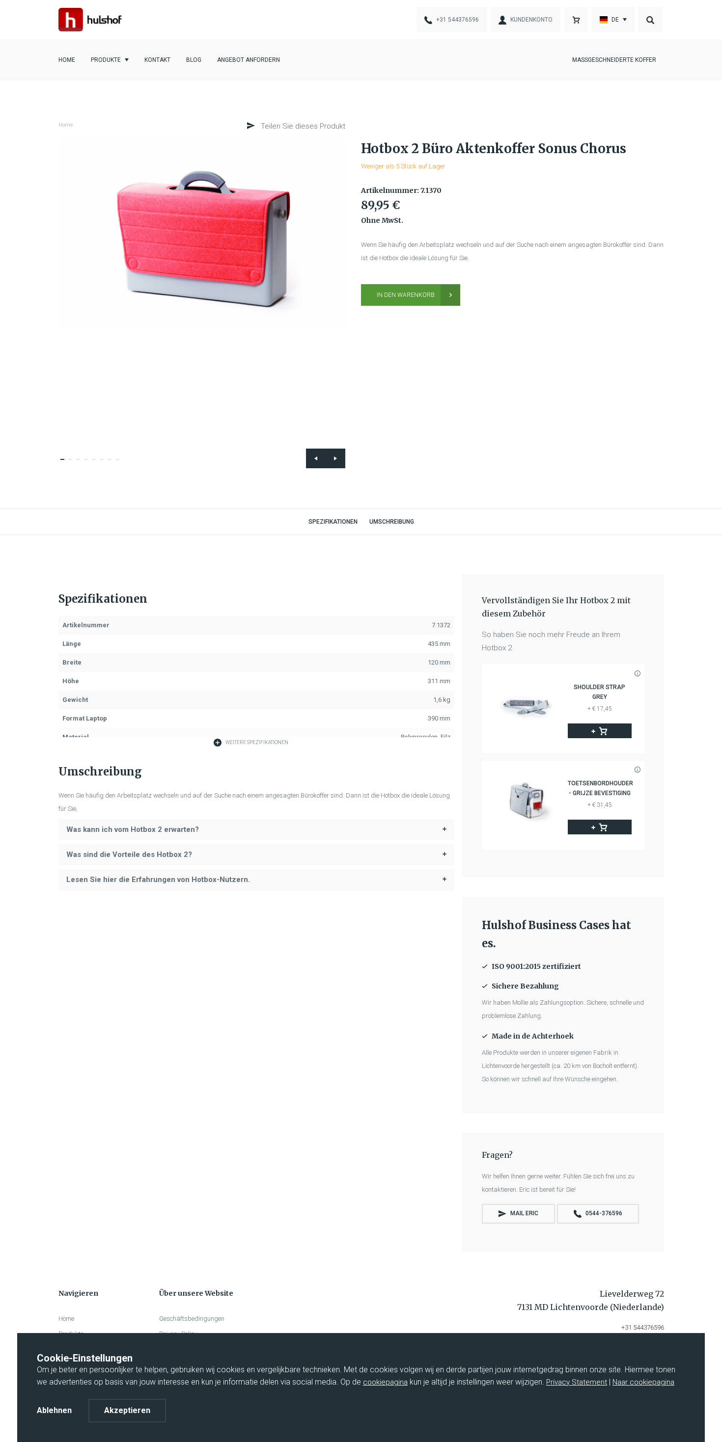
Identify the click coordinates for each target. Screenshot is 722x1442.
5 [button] (97, 464)
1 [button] (65, 464)
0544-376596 (603, 1213)
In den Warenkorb (406, 295)
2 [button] (73, 464)
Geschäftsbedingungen (191, 1318)
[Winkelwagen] (576, 19)
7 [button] (112, 464)
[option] (202, 233)
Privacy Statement (576, 1382)
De (615, 19)
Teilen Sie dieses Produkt (302, 126)
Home (66, 59)
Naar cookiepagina (643, 1382)
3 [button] (81, 464)
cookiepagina (385, 1382)
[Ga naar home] (90, 19)
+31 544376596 (642, 1327)
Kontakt (157, 59)
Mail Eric (524, 1213)
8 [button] (120, 464)
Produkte (106, 59)
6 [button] (105, 464)
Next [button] (335, 458)
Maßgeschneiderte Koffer (614, 59)
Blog (193, 59)
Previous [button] (316, 458)
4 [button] (89, 464)
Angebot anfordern (248, 59)
